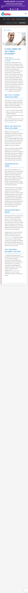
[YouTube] (17, 9)
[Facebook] (10, 9)
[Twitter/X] (15, 9)
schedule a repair (9, 237)
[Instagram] (12, 9)
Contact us (15, 270)
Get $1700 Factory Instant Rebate (14, 3)
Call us (6, 91)
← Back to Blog (7, 30)
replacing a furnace (17, 136)
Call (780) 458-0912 (9, 1)
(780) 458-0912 (22, 23)
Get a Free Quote (20, 1)
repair (19, 169)
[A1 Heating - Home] (5, 14)
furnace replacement (11, 122)
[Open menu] (25, 13)
